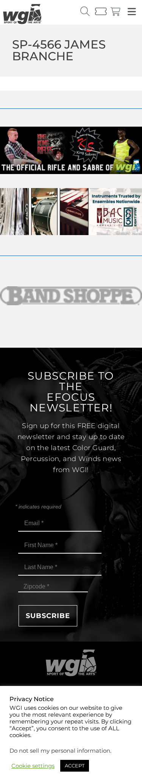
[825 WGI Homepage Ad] (71, 233)
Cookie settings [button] (33, 766)
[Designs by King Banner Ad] (71, 172)
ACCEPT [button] (74, 766)
